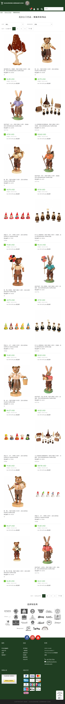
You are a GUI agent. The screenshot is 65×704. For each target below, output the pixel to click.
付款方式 (4, 650)
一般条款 (25, 650)
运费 (3, 652)
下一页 (30, 28)
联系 (45, 643)
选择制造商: (30, 24)
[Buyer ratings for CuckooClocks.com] (9, 679)
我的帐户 (4, 655)
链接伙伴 (25, 652)
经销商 (24, 655)
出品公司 (25, 659)
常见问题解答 (5, 648)
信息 (24, 643)
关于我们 (25, 648)
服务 (3, 643)
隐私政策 (25, 657)
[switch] (59, 698)
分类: (3, 24)
